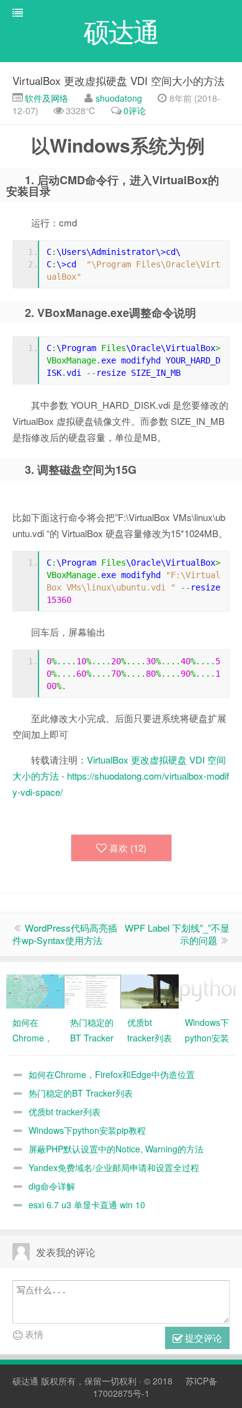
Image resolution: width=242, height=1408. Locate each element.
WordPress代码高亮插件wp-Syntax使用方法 (64, 934)
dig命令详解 (52, 1186)
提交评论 (202, 1337)
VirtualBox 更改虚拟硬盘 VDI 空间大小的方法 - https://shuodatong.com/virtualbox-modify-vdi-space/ (120, 775)
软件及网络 (45, 98)
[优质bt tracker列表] (150, 990)
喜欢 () (127, 847)
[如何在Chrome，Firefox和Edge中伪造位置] (35, 990)
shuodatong (119, 98)
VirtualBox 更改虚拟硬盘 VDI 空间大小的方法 (118, 80)
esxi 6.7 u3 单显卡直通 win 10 (87, 1204)
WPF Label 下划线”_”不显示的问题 (177, 934)
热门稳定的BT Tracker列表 (81, 1093)
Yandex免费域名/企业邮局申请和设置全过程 (114, 1167)
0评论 (134, 110)
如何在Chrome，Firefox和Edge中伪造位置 (112, 1074)
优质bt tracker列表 (65, 1111)
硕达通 (25, 1381)
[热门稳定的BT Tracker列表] (93, 990)
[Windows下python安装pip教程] (207, 990)
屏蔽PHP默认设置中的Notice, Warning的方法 (116, 1149)
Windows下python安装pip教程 (87, 1130)
